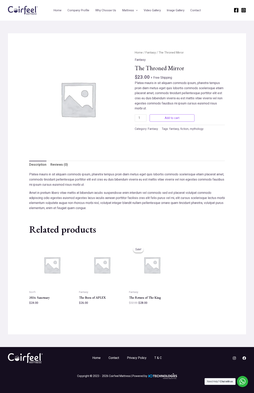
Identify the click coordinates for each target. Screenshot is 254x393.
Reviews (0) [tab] (59, 164)
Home (57, 10)
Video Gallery (152, 10)
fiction (184, 129)
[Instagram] (243, 10)
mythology (196, 129)
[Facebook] (236, 10)
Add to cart (172, 118)
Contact (195, 10)
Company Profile (78, 10)
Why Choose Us (105, 10)
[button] (136, 10)
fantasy (174, 129)
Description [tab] (37, 164)
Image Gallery (175, 10)
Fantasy (150, 53)
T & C (158, 358)
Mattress (128, 10)
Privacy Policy (136, 358)
